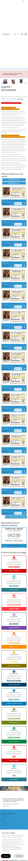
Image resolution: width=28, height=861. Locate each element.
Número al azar (14, 183)
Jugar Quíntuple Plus (14, 665)
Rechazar (19, 856)
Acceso (17, 34)
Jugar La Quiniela (14, 571)
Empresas (3, 821)
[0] (22, 34)
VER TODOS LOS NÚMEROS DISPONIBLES (16, 517)
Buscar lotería (14, 179)
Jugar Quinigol (14, 589)
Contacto (3, 820)
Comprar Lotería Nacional (14, 703)
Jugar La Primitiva (14, 741)
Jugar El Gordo (14, 609)
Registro (3, 826)
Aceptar (5, 856)
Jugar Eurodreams (14, 627)
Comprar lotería (4, 817)
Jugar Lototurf (14, 646)
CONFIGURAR (15, 847)
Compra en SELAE (5, 823)
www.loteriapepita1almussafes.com (10, 109)
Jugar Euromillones (14, 684)
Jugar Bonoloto (14, 722)
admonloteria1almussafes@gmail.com (11, 103)
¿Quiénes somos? (5, 816)
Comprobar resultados (14, 545)
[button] (2, 83)
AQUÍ (7, 851)
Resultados (3, 818)
